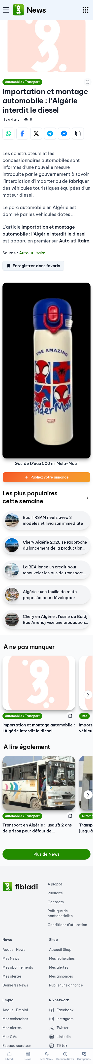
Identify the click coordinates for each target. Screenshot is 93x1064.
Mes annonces (61, 976)
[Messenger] (64, 133)
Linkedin (64, 1037)
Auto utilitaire (74, 241)
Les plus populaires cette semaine (30, 497)
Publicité (55, 893)
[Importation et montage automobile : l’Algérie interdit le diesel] (38, 683)
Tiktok (62, 1045)
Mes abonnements (17, 967)
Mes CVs (9, 1037)
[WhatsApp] (8, 133)
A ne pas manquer (29, 646)
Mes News (10, 958)
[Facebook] (22, 133)
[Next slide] (88, 694)
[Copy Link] (78, 133)
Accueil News (13, 949)
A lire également (26, 746)
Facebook (65, 1010)
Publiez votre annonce (50, 477)
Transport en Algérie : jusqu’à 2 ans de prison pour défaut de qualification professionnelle (37, 828)
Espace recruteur (16, 1045)
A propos (55, 884)
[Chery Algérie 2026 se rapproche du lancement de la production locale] (12, 545)
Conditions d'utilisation (67, 925)
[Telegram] (50, 133)
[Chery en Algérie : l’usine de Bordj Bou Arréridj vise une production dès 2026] (12, 619)
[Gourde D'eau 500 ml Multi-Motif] (46, 370)
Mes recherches (62, 958)
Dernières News (15, 985)
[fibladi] (7, 887)
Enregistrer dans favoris (36, 265)
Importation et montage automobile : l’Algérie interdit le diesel (38, 727)
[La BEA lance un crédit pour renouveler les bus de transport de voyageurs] (12, 570)
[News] (18, 10)
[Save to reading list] (88, 82)
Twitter (62, 1028)
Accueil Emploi (15, 1010)
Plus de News (46, 854)
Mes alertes (12, 976)
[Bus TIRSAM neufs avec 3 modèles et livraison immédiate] (12, 520)
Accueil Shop (60, 949)
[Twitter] (36, 133)
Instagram (65, 1019)
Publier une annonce (66, 985)
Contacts (56, 902)
